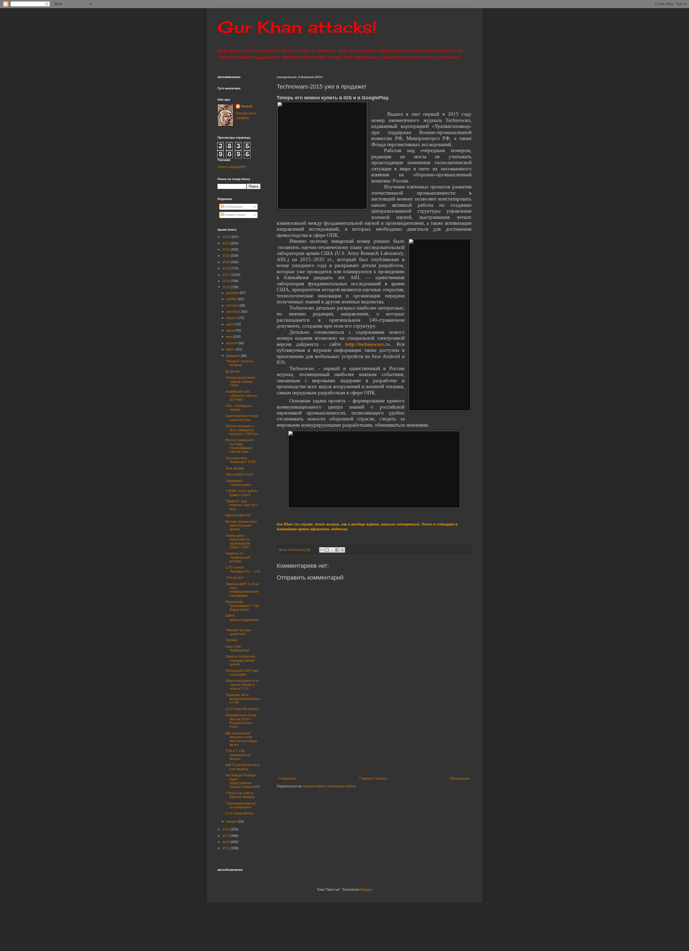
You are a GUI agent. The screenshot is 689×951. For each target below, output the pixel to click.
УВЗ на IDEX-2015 (239, 474)
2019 (226, 262)
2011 (226, 848)
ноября (232, 299)
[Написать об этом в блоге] (327, 550)
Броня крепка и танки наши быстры (242, 418)
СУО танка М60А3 (239, 813)
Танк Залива (235, 468)
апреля (232, 343)
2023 (226, 237)
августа (232, 318)
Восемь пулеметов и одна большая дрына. (241, 525)
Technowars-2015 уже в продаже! (242, 672)
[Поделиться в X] (332, 550)
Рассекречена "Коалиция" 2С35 (241, 460)
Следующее (287, 778)
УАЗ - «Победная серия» (239, 408)
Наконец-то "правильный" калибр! (238, 557)
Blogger (366, 890)
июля (230, 324)
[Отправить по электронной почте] (322, 550)
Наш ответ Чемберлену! (237, 648)
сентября (233, 312)
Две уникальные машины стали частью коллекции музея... (241, 739)
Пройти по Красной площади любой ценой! (240, 660)
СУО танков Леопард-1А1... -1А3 (243, 569)
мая (229, 337)
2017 (226, 275)
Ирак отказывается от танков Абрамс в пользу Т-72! (242, 684)
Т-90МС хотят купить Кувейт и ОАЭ (242, 493)
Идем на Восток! (238, 515)
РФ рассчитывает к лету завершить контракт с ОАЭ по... (243, 430)
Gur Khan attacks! (297, 27)
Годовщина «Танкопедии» (238, 482)
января (232, 821)
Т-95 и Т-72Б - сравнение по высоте (238, 755)
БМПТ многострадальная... (243, 620)
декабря (233, 293)
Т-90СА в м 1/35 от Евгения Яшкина (240, 795)
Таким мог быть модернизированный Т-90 (243, 699)
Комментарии (234, 215)
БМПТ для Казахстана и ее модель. (243, 767)
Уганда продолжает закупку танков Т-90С (241, 381)
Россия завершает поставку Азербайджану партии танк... (240, 446)
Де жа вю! (233, 371)
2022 (226, 243)
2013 (226, 836)
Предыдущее (460, 778)
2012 (226, 842)
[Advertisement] (407, 736)
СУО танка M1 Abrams (242, 709)
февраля (233, 356)
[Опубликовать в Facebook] (337, 550)
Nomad (246, 106)
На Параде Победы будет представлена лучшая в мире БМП (243, 781)
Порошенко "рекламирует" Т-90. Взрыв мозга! (243, 606)
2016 (226, 281)
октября (232, 305)
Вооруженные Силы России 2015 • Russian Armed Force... (241, 721)
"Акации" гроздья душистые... (238, 632)
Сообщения (233, 207)
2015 (226, 287)
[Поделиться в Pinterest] (342, 550)
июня (230, 330)
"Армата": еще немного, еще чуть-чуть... (242, 505)
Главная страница (373, 778)
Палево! (232, 640)
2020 (226, 256)
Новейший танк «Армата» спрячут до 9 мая (242, 395)
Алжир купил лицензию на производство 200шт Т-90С (238, 541)
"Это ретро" (235, 578)
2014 (226, 829)
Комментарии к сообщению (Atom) (329, 786)
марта (231, 349)
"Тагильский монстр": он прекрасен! (241, 805)
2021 (226, 249)
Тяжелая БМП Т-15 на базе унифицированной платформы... (242, 590)
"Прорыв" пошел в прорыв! (239, 363)
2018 (226, 268)
